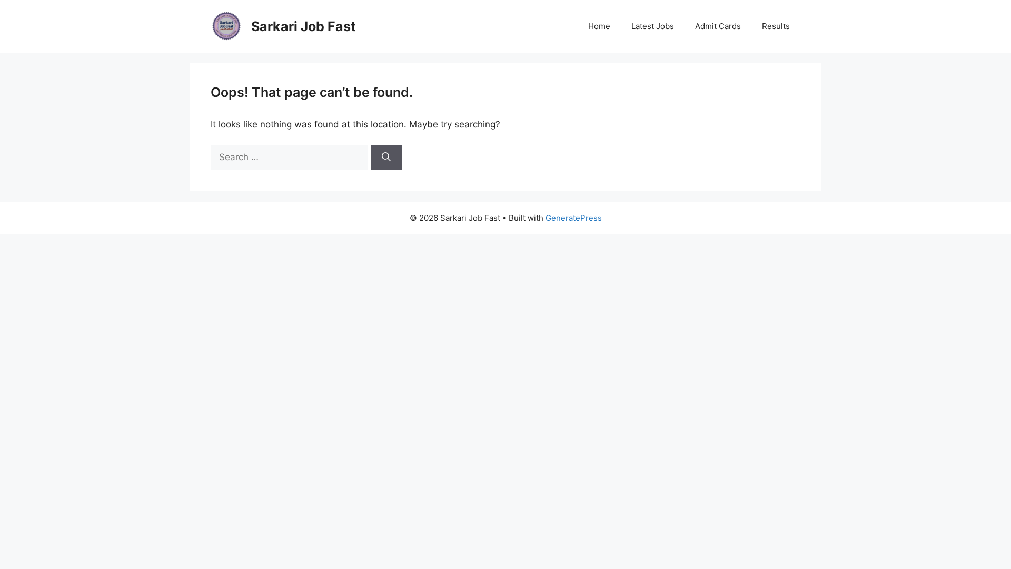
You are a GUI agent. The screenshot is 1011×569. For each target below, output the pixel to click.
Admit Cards (718, 26)
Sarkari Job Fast (303, 26)
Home (599, 26)
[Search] (386, 157)
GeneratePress (574, 218)
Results (776, 26)
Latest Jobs (652, 26)
